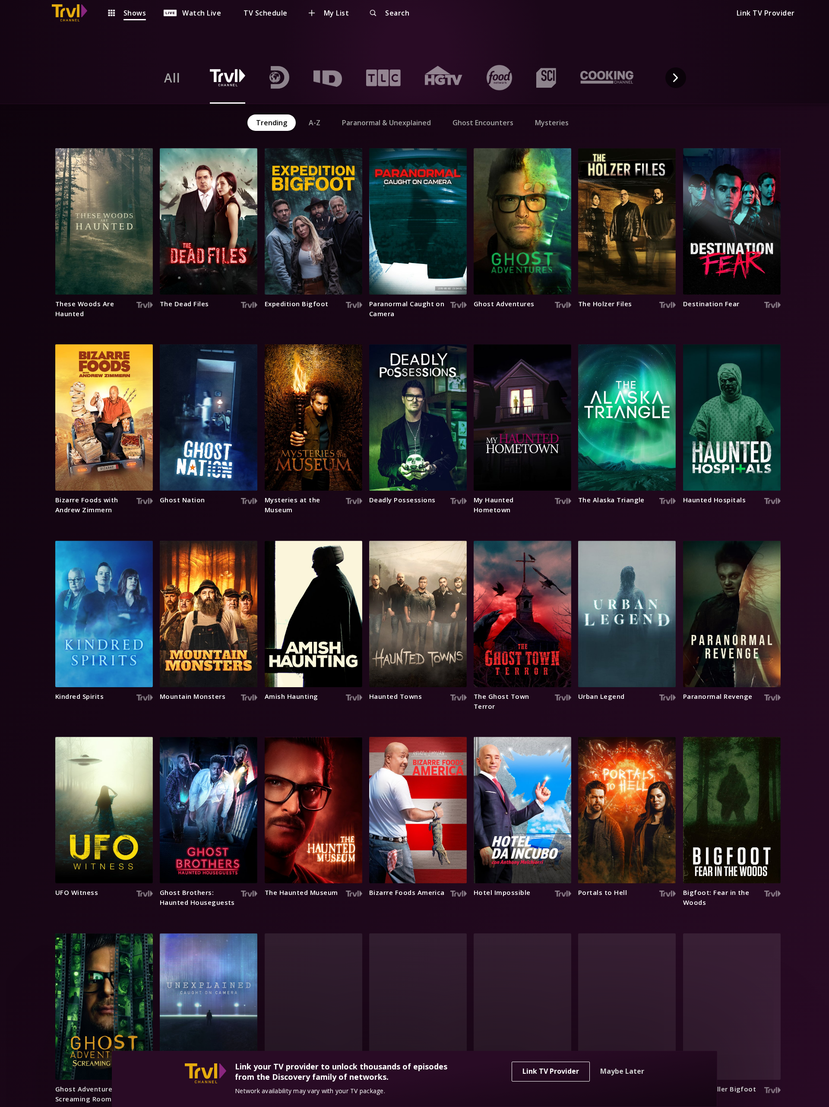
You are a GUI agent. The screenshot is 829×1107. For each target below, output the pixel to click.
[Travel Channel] (74, 13)
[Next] (675, 77)
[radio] (172, 78)
